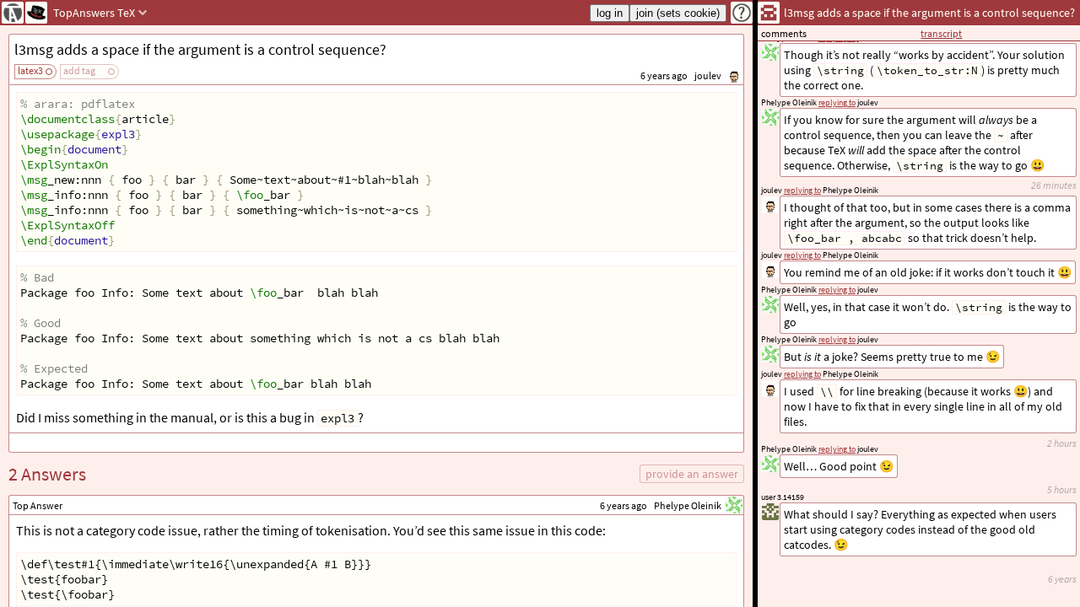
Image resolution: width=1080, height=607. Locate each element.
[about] (742, 13)
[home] (13, 13)
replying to (837, 448)
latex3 (30, 70)
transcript (941, 33)
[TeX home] (36, 13)
